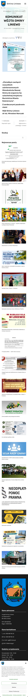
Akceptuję (14, 683)
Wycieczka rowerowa (6, 525)
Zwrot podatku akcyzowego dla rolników (11, 416)
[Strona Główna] (3, 11)
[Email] (21, 38)
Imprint (24, 695)
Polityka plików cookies (7, 695)
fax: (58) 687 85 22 (8, 637)
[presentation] (14, 152)
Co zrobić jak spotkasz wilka (8, 437)
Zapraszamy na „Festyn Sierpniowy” (10, 245)
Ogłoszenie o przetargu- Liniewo (21, 123)
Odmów (14, 687)
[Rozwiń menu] (25, 3)
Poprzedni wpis (6, 122)
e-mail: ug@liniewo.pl (9, 640)
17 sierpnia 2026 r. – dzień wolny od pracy (11, 351)
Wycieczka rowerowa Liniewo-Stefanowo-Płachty (13, 308)
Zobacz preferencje (14, 691)
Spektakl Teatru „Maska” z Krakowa (9, 288)
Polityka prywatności (17, 695)
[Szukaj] (22, 137)
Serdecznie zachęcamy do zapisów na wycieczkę (13, 546)
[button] (26, 663)
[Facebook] (16, 38)
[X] (19, 38)
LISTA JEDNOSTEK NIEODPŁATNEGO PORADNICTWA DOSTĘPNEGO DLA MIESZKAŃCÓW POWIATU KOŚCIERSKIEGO (13, 503)
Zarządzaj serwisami (13, 679)
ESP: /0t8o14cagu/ (8, 643)
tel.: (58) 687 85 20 (8, 633)
